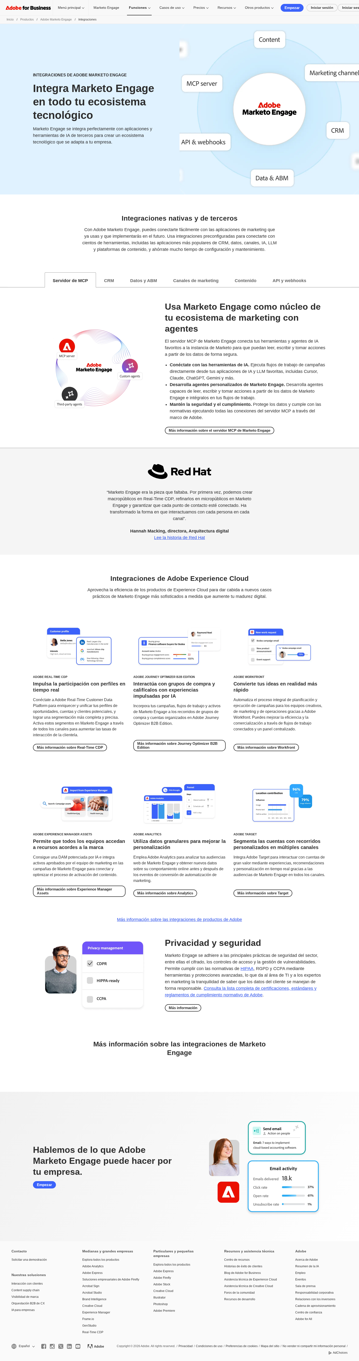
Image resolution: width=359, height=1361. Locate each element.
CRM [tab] (109, 280)
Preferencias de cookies (242, 1346)
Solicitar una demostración (29, 1259)
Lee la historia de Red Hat (179, 537)
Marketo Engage (106, 8)
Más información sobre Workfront (266, 747)
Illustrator (159, 1297)
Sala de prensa (305, 1286)
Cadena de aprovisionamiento (315, 1306)
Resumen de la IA (307, 1266)
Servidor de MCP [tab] (70, 280)
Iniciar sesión (322, 8)
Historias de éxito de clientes (243, 1266)
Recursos (225, 8)
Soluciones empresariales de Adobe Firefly (110, 1279)
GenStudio (89, 1325)
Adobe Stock (161, 1284)
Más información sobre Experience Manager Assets (74, 891)
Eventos (300, 1279)
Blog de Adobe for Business (242, 1273)
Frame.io (88, 1319)
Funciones (138, 8)
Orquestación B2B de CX (28, 1303)
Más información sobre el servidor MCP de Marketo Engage (219, 430)
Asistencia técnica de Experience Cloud (250, 1279)
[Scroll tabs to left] (4, 279)
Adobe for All (303, 1319)
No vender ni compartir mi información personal (314, 1346)
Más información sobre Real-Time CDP (70, 747)
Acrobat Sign (90, 1286)
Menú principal (69, 8)
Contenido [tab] (245, 280)
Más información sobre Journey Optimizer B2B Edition (177, 745)
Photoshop (160, 1304)
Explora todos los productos (100, 1259)
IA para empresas (23, 1310)
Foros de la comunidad (239, 1292)
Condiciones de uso (209, 1346)
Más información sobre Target (262, 893)
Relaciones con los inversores (315, 1299)
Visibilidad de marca (25, 1297)
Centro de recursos (237, 1259)
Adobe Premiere (164, 1310)
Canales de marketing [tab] (196, 280)
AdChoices (340, 1352)
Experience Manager (96, 1312)
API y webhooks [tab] (289, 280)
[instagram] (52, 1346)
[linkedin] (69, 1346)
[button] (22, 1346)
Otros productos (257, 8)
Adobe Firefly (162, 1277)
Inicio (10, 19)
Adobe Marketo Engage (56, 19)
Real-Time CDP (92, 1332)
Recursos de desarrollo (239, 1299)
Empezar (292, 8)
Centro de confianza (308, 1312)
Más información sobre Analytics (165, 893)
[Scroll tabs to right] (355, 279)
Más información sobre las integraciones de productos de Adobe (179, 919)
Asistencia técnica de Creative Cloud (248, 1286)
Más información (183, 1008)
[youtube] (77, 1346)
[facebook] (43, 1346)
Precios (199, 8)
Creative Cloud (92, 1306)
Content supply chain (25, 1290)
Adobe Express (92, 1273)
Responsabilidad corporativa (314, 1292)
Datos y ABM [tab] (143, 280)
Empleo (300, 1273)
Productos (27, 19)
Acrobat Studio (92, 1292)
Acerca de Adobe (306, 1259)
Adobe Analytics (93, 1266)
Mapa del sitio (270, 1346)
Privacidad (186, 1346)
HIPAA (247, 968)
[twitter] (60, 1346)
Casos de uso (170, 8)
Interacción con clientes (27, 1283)
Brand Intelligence (94, 1299)
